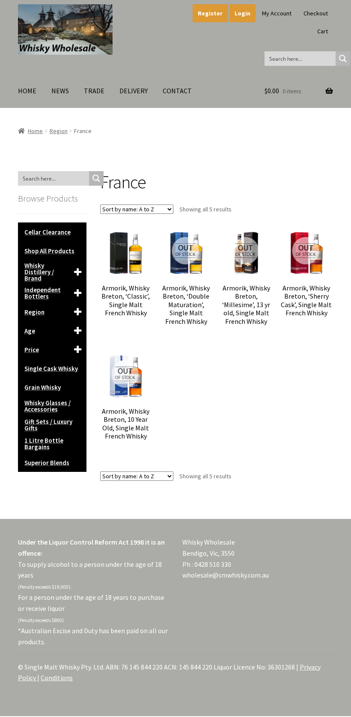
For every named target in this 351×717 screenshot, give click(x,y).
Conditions (57, 677)
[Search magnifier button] (343, 58)
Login (242, 13)
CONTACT (177, 90)
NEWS (60, 90)
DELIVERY (133, 90)
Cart (322, 31)
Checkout (315, 13)
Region (59, 131)
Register (210, 13)
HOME (27, 90)
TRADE (94, 90)
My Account (277, 13)
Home (35, 131)
